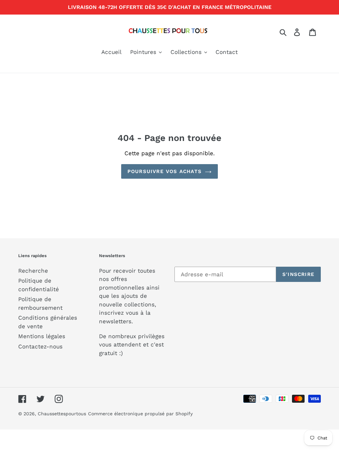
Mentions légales (41, 336)
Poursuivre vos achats (164, 171)
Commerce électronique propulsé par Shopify (140, 413)
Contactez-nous (40, 346)
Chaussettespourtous (62, 413)
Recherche (33, 270)
